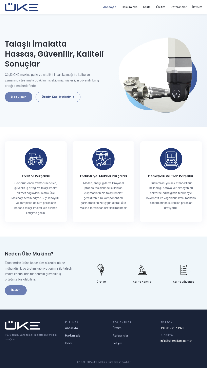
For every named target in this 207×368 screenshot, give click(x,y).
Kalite (147, 7)
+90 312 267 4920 (172, 328)
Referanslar (179, 7)
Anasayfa (109, 7)
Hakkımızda (129, 7)
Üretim (160, 7)
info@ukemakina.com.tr (176, 341)
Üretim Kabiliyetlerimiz (58, 96)
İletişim (197, 7)
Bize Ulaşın (18, 96)
